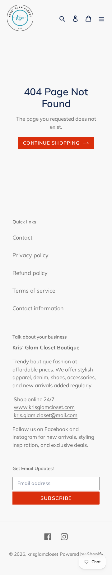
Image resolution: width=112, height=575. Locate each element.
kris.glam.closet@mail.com (45, 415)
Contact (22, 237)
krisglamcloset (42, 554)
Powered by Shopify (81, 554)
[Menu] (101, 18)
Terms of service (33, 290)
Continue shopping (51, 143)
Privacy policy (30, 255)
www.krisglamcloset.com (44, 407)
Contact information (38, 308)
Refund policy (30, 272)
